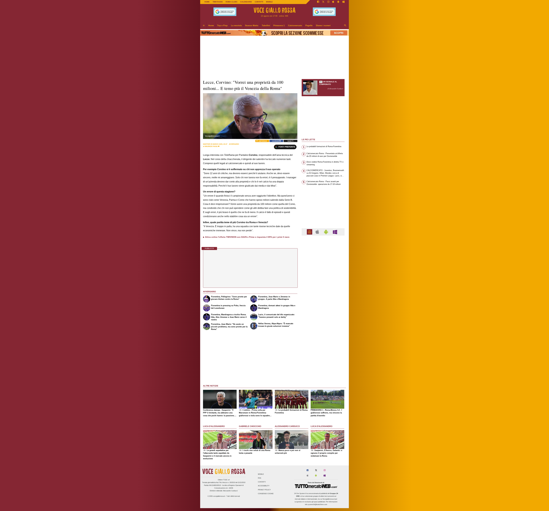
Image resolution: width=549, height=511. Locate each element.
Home (207, 2)
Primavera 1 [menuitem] (279, 25)
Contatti (262, 482)
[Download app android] (338, 2)
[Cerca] (345, 25)
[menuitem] (204, 25)
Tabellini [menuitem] (266, 25)
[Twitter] (323, 2)
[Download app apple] (333, 2)
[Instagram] (328, 2)
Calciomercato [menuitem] (295, 25)
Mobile (261, 474)
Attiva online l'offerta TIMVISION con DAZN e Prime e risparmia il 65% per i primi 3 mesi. (247, 237)
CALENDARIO (246, 2)
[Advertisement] (323, 348)
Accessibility (263, 486)
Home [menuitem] (211, 25)
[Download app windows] (343, 2)
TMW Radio (218, 2)
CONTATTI (259, 2)
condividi (276, 141)
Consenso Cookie (265, 493)
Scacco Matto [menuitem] (251, 25)
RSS (259, 478)
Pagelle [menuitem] (309, 25)
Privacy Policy (264, 490)
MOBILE (269, 2)
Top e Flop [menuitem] (222, 25)
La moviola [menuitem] (236, 25)
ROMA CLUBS (231, 2)
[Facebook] (318, 2)
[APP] (310, 232)
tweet (290, 141)
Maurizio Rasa (211, 146)
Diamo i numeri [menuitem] (323, 25)
